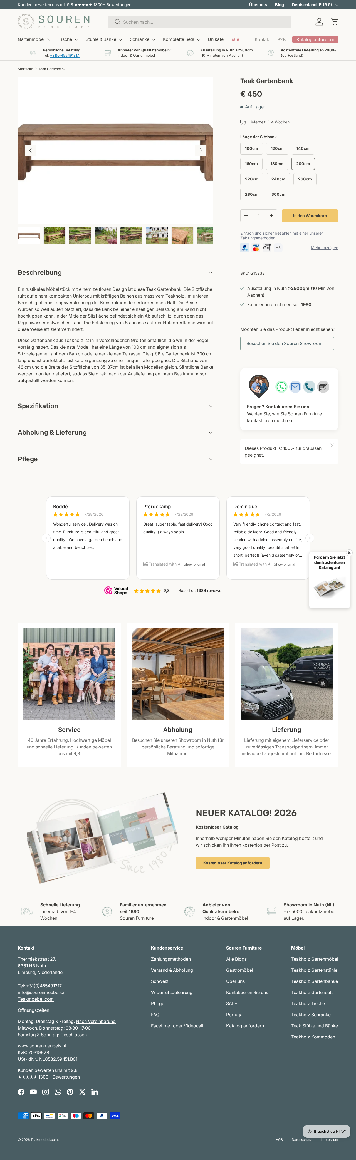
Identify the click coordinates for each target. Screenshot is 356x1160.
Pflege (157, 1003)
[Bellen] (309, 387)
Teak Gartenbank (52, 69)
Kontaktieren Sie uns (247, 992)
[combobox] (199, 22)
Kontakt (263, 39)
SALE (231, 1003)
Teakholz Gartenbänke (314, 981)
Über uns (258, 4)
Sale (234, 39)
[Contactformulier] (323, 387)
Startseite (25, 69)
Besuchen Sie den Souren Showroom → (287, 343)
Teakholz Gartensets (312, 992)
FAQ (155, 1014)
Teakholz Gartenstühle (314, 970)
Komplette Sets (178, 39)
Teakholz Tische (308, 1003)
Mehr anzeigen (324, 248)
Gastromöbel (239, 970)
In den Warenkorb (310, 215)
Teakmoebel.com (36, 999)
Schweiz (160, 981)
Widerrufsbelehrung (171, 992)
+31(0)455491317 (65, 55)
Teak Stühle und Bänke (314, 1025)
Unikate (216, 39)
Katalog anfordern (245, 1025)
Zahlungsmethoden (171, 959)
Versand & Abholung (172, 970)
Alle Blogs (236, 959)
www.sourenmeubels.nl (42, 1046)
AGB (279, 1139)
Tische (65, 39)
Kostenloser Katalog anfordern (232, 863)
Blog (279, 4)
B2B (281, 39)
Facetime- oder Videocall (177, 1025)
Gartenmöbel (31, 39)
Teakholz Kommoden (313, 1037)
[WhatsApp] (281, 387)
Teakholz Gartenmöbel (314, 959)
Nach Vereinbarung (96, 1021)
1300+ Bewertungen (112, 4)
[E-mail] (295, 387)
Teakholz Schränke (311, 1014)
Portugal (235, 1014)
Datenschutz (302, 1139)
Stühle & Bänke (101, 39)
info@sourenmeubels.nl (42, 992)
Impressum (329, 1139)
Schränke (139, 39)
